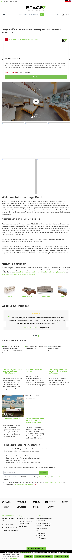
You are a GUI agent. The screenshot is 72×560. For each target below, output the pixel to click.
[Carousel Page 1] (33, 335)
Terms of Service (58, 477)
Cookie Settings (41, 528)
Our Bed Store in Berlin (44, 523)
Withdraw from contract (36, 548)
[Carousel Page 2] (36, 335)
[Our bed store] (53, 176)
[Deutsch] (66, 1)
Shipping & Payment (43, 526)
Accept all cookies (61, 556)
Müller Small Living (38, 272)
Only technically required (43, 556)
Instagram (41, 535)
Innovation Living (45, 296)
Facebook (41, 538)
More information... (13, 558)
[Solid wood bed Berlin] (36, 47)
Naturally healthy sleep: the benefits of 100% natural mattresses (35, 420)
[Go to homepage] (36, 8)
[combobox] (29, 14)
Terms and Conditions (26, 519)
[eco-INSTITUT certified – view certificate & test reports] (67, 393)
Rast (62, 296)
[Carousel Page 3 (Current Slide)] (38, 335)
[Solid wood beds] (59, 140)
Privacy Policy (44, 477)
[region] (36, 58)
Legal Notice (23, 526)
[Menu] (4, 14)
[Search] (42, 14)
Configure (28, 556)
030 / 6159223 (7, 524)
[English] (69, 1)
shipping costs (26, 552)
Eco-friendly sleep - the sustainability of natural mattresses (58, 371)
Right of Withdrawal (25, 521)
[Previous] (2, 59)
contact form (13, 531)
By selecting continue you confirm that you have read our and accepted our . (36, 484)
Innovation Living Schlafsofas (55, 272)
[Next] (69, 59)
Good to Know (41, 533)
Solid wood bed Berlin (12, 58)
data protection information (54, 482)
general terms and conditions (24, 485)
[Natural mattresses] (36, 140)
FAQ (37, 531)
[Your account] (58, 14)
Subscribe (43, 473)
